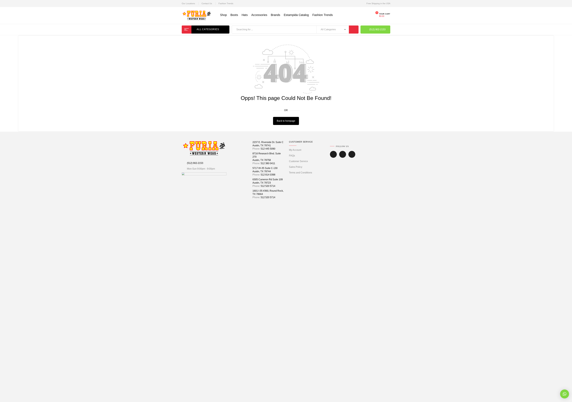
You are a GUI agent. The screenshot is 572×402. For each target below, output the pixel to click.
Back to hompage (286, 121)
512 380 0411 (268, 163)
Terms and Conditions (300, 172)
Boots (234, 15)
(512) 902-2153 (195, 163)
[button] (564, 393)
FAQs (292, 155)
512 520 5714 (268, 186)
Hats (245, 15)
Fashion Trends (226, 3)
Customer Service (298, 161)
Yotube (351, 156)
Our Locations (188, 3)
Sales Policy (295, 167)
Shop (223, 15)
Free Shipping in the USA (378, 3)
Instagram (342, 156)
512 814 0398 (268, 174)
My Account (295, 150)
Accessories (259, 15)
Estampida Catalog (296, 15)
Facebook (333, 156)
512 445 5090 (268, 148)
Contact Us (207, 3)
